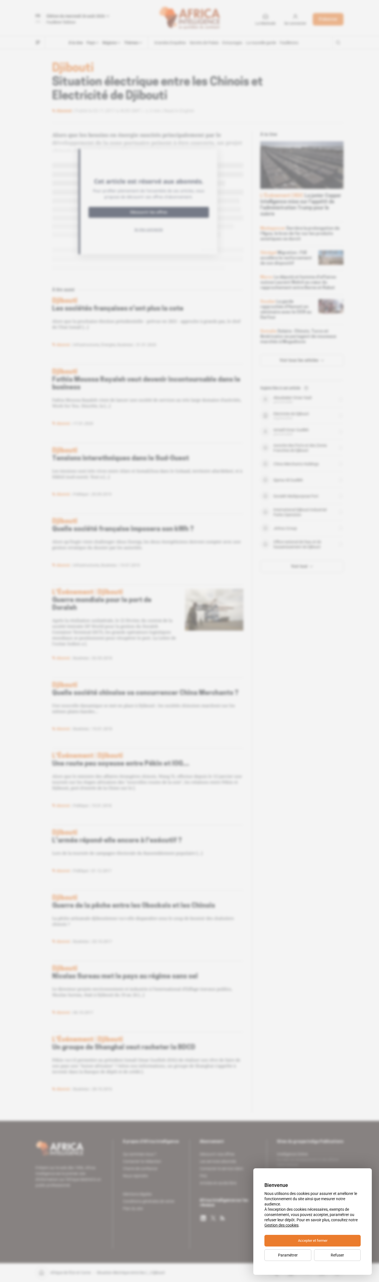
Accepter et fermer (312, 1240)
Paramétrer (288, 1255)
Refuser (337, 1255)
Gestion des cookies (281, 1225)
